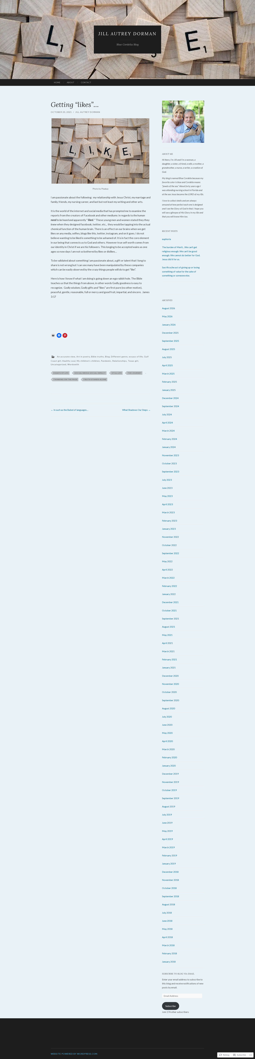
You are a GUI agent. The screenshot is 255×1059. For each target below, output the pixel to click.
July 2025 (167, 357)
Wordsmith (73, 364)
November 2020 (170, 683)
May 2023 (167, 496)
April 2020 (167, 741)
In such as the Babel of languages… (69, 409)
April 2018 (167, 937)
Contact (86, 82)
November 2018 (170, 879)
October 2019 (169, 790)
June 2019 (167, 822)
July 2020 (167, 716)
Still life (117, 373)
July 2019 (167, 814)
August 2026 (168, 308)
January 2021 (169, 667)
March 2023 (168, 512)
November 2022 (170, 536)
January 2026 (169, 324)
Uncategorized (58, 364)
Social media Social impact (90, 373)
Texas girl (133, 361)
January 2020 (169, 765)
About (70, 82)
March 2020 (168, 749)
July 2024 (167, 414)
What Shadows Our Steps (136, 409)
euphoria (166, 239)
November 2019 (170, 782)
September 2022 (170, 553)
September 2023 (170, 471)
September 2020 (170, 700)
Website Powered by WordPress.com (74, 1054)
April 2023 (167, 504)
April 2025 (167, 365)
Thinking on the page (65, 379)
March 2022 (168, 577)
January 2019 (169, 863)
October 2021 (169, 610)
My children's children (88, 361)
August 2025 (168, 349)
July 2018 (167, 912)
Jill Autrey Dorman (127, 33)
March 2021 (168, 651)
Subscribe (170, 1006)
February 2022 (169, 586)
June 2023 (167, 487)
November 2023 (170, 455)
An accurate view (66, 356)
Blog (107, 356)
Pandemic (106, 361)
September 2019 (170, 798)
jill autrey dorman (87, 112)
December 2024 (170, 398)
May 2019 (167, 831)
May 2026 (167, 316)
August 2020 (168, 708)
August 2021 (168, 626)
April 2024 (167, 422)
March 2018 (168, 945)
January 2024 (169, 447)
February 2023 (169, 520)
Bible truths (97, 356)
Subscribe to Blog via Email (178, 973)
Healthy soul (69, 361)
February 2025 (169, 381)
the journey (135, 373)
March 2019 (168, 847)
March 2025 (168, 373)
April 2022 (167, 569)
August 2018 (168, 904)
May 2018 (167, 928)
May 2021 (167, 634)
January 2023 (169, 528)
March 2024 (168, 430)
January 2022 (169, 594)
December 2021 (170, 602)
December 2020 (170, 675)
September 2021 (170, 618)
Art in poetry (83, 356)
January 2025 (169, 389)
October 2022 (169, 545)
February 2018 (169, 953)
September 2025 (170, 340)
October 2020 (169, 692)
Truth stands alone (94, 379)
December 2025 (170, 332)
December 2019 (170, 773)
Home (57, 82)
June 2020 (167, 724)
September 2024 (170, 406)
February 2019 (169, 855)
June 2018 (167, 920)
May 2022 (167, 561)
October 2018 (169, 888)
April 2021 (167, 643)
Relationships (119, 361)
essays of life (136, 356)
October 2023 (169, 463)
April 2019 (167, 839)
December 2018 (170, 871)
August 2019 (168, 806)
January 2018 (169, 961)
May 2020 (167, 732)
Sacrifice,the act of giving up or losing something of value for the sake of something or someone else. (181, 271)
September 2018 (170, 896)
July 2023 (167, 479)
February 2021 (169, 659)
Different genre (119, 356)
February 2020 (169, 757)
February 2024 (169, 438)
